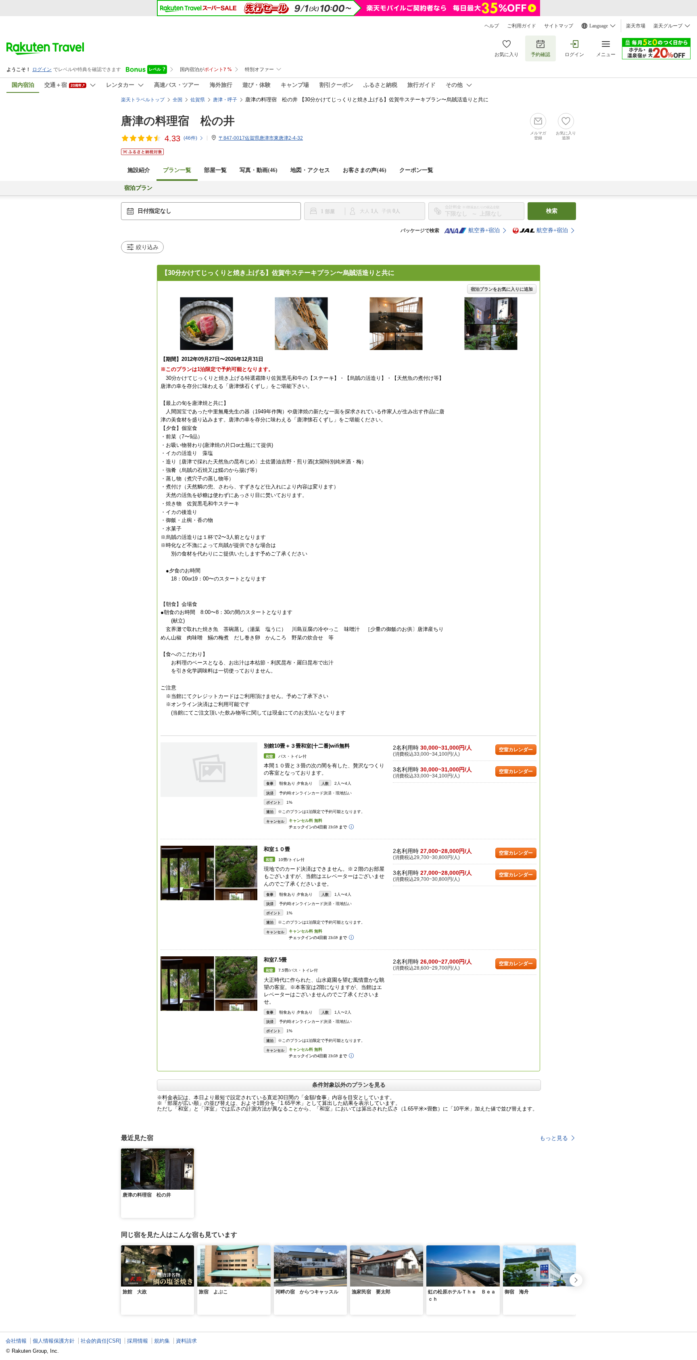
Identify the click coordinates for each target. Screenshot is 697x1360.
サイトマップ (558, 26)
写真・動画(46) (259, 170)
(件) (190, 138)
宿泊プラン (138, 188)
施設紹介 (138, 170)
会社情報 (16, 1341)
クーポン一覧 (416, 170)
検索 (551, 211)
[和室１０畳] (209, 873)
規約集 (162, 1341)
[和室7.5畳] (209, 983)
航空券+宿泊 (484, 230)
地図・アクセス (310, 170)
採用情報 (137, 1341)
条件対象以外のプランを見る (349, 1084)
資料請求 (186, 1341)
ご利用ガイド (521, 26)
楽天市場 (635, 26)
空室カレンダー (516, 749)
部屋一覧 (215, 170)
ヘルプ (491, 26)
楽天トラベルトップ (143, 100)
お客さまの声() (364, 170)
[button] (189, 1153)
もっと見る (554, 1138)
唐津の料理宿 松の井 (178, 121)
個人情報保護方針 (54, 1341)
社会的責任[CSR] (101, 1341)
